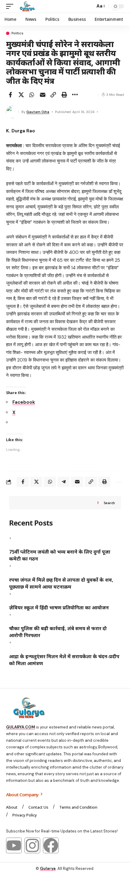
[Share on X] (21, 94)
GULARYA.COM (20, 727)
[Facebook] (51, 845)
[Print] (64, 94)
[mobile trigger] (11, 6)
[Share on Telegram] (63, 482)
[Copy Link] (53, 94)
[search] (89, 6)
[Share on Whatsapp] (32, 94)
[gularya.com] (26, 6)
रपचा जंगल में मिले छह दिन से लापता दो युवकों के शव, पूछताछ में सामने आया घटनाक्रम (61, 583)
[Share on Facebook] (10, 94)
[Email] (42, 94)
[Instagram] (32, 845)
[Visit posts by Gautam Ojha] (12, 112)
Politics (17, 33)
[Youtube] (14, 845)
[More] (74, 94)
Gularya (48, 868)
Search (109, 503)
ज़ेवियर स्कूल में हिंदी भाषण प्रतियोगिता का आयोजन (59, 607)
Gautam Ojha (37, 112)
